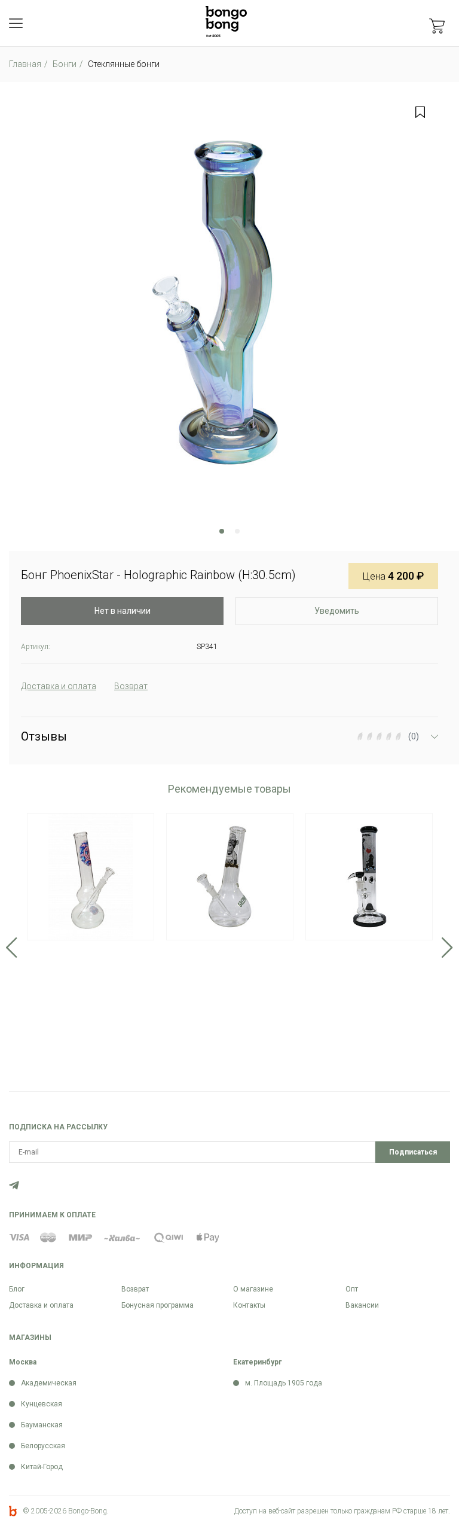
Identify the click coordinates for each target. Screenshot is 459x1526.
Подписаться (413, 1152)
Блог (17, 1289)
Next (447, 947)
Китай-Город (42, 1467)
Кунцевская (41, 1404)
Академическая (48, 1383)
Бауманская (42, 1425)
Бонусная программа (157, 1305)
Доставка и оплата (41, 1305)
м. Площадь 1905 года (283, 1383)
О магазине (253, 1289)
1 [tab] (221, 531)
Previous (11, 947)
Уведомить (336, 611)
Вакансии (362, 1305)
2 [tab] (237, 531)
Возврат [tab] (131, 686)
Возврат (135, 1289)
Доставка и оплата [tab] (58, 686)
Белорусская (43, 1446)
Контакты (249, 1305)
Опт (351, 1289)
